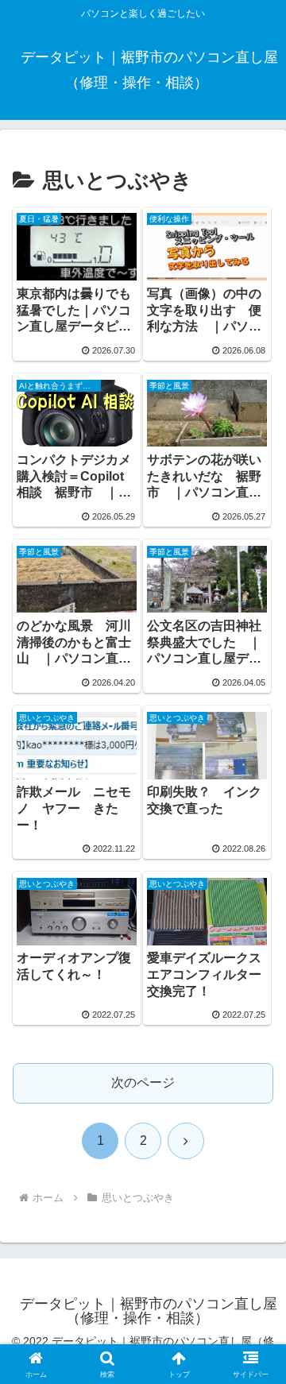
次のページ (143, 1082)
